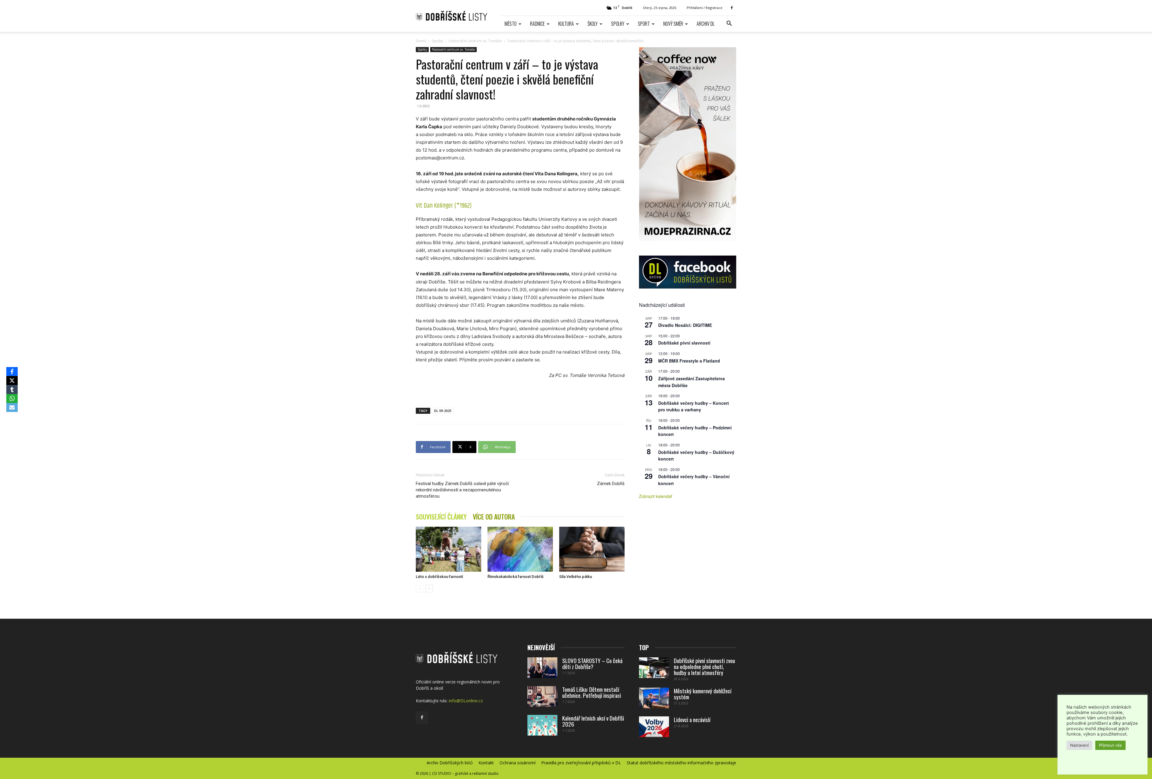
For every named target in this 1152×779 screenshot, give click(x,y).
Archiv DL (706, 23)
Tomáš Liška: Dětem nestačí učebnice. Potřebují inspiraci (591, 692)
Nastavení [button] (1079, 745)
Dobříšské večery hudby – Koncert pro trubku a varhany (693, 406)
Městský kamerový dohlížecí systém (702, 693)
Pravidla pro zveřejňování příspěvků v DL (581, 763)
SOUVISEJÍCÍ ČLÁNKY (441, 516)
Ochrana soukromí (518, 763)
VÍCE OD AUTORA (494, 516)
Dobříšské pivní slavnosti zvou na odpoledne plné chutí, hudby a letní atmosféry (704, 666)
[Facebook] (731, 8)
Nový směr (673, 23)
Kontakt (486, 763)
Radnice (537, 23)
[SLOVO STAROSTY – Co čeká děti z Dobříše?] (542, 667)
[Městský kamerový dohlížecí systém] (654, 698)
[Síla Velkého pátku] (592, 549)
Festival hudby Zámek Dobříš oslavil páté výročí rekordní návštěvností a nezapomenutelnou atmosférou (462, 490)
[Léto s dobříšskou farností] (448, 549)
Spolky (617, 23)
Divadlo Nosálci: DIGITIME (685, 325)
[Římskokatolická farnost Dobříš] (520, 549)
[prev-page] (419, 588)
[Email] (12, 407)
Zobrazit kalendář (655, 496)
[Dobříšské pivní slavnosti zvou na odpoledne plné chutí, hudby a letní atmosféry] (654, 667)
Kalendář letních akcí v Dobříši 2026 (593, 721)
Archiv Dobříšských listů (450, 763)
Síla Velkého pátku (575, 576)
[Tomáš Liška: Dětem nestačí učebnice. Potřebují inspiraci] (542, 696)
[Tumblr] (12, 389)
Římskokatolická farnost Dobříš (516, 576)
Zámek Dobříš (611, 483)
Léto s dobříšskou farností (439, 576)
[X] (12, 380)
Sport (644, 23)
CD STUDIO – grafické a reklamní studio (465, 773)
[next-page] (429, 588)
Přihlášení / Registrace (704, 7)
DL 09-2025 (442, 410)
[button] (729, 24)
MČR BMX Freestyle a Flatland (689, 361)
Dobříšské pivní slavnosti (684, 343)
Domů (421, 40)
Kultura (566, 23)
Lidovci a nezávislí (692, 719)
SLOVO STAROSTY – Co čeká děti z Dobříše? (592, 663)
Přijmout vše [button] (1110, 745)
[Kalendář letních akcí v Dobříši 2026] (542, 725)
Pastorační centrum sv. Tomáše (475, 40)
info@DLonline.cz (466, 700)
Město (511, 23)
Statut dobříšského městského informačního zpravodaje (681, 763)
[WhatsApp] (12, 398)
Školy (592, 23)
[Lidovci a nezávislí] (654, 726)
